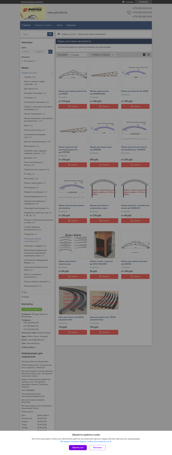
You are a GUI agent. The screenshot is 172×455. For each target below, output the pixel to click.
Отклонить (97, 448)
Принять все (77, 448)
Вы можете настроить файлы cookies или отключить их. (85, 441)
